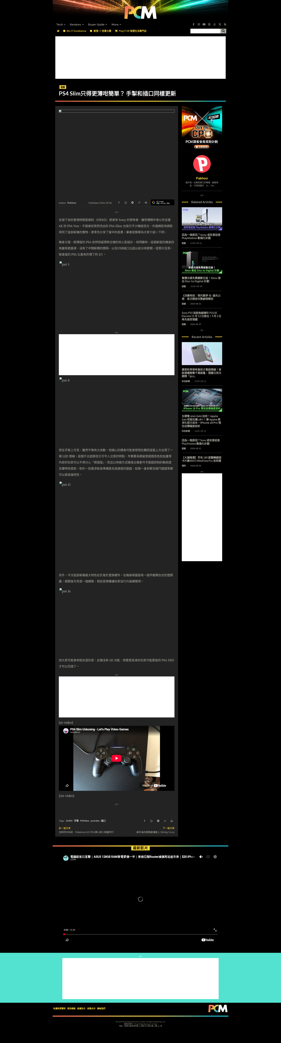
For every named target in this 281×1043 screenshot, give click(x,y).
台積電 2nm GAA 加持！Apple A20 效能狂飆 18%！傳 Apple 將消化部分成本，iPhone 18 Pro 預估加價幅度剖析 (201, 421)
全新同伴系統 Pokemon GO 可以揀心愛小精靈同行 (86, 832)
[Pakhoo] (202, 164)
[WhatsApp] (125, 202)
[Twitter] (219, 24)
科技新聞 (186, 381)
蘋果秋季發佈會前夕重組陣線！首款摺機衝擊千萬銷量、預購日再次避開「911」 (201, 373)
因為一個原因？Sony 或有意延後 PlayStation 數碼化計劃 (201, 236)
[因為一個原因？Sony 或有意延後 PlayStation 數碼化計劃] (202, 218)
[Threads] (209, 24)
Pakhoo (71, 202)
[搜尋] (223, 31)
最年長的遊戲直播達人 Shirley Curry (155, 832)
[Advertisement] (140, 56)
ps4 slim (95, 820)
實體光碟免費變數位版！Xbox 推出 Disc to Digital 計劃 (201, 279)
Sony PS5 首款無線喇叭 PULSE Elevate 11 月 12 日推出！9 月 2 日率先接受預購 (201, 316)
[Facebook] (193, 24)
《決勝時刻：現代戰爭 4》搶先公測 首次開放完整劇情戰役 (201, 297)
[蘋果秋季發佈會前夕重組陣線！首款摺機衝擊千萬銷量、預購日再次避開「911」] (202, 353)
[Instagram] (198, 24)
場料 (184, 465)
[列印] (146, 202)
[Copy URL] (139, 202)
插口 (103, 820)
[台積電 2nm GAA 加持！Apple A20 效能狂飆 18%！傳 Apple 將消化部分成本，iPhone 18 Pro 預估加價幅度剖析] (202, 400)
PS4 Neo (84, 820)
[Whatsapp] (214, 24)
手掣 (76, 820)
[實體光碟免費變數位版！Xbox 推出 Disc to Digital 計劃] (202, 262)
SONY (69, 820)
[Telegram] (132, 202)
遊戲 (63, 87)
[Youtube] (204, 24)
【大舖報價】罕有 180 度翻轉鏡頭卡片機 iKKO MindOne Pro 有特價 (201, 459)
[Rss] (225, 24)
